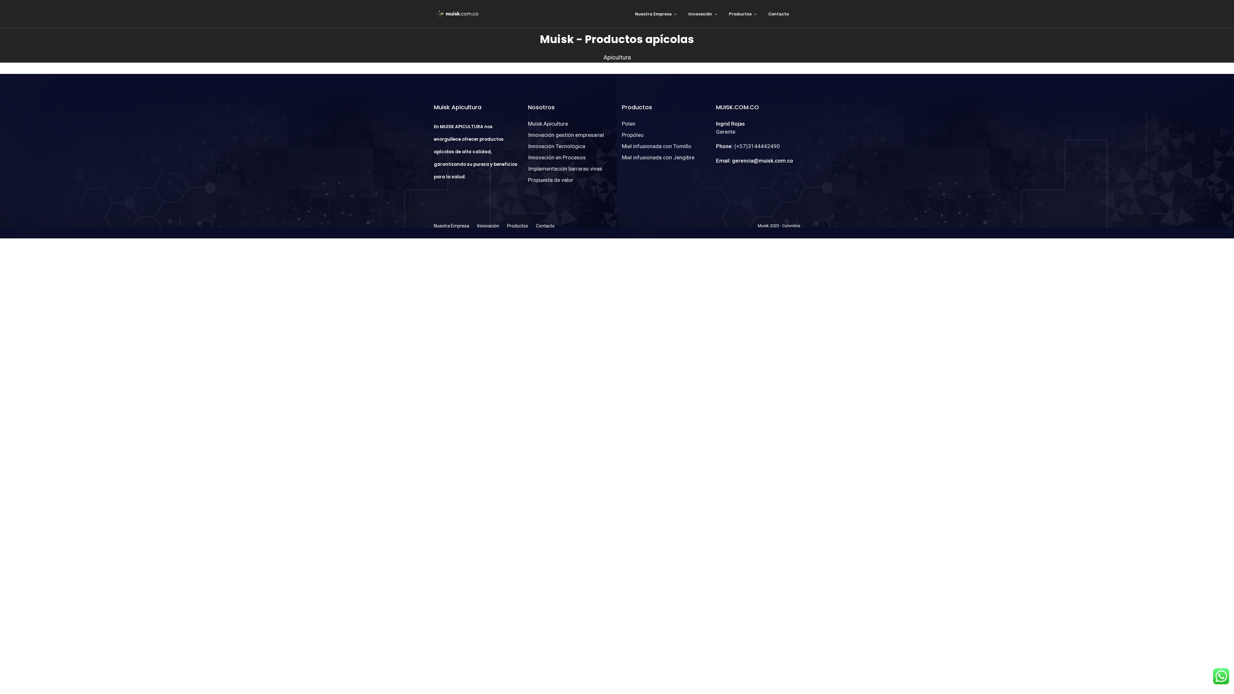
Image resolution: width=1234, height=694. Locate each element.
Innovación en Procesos (557, 157)
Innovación (700, 14)
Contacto (778, 14)
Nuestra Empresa (653, 14)
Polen (628, 123)
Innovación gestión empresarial (566, 135)
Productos (740, 14)
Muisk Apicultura (548, 123)
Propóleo (633, 135)
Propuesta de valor (550, 180)
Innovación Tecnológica (556, 146)
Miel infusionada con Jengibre (658, 157)
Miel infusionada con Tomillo (656, 146)
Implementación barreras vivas (565, 168)
